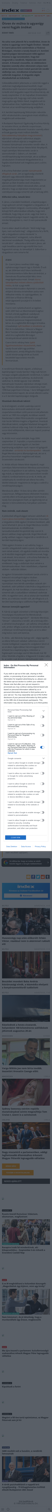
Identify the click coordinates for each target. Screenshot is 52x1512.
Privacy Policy (40, 846)
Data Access (26, 846)
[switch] (42, 717)
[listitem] (26, 711)
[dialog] (26, 756)
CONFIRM (15, 838)
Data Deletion (11, 846)
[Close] (47, 665)
